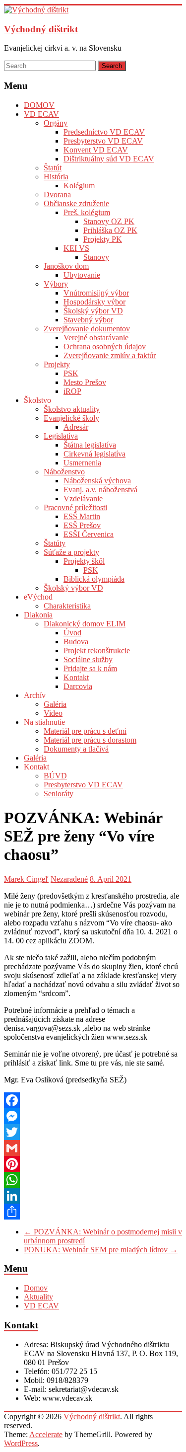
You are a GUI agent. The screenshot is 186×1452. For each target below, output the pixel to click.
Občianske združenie (76, 203)
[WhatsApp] (93, 1180)
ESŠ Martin (81, 516)
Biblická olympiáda (93, 579)
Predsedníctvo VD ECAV (104, 132)
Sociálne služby (88, 659)
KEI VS (76, 248)
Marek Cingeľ (26, 879)
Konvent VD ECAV (95, 150)
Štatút (53, 167)
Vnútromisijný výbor (96, 293)
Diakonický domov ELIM (84, 623)
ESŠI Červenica (88, 534)
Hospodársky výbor (94, 302)
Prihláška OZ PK (110, 230)
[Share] (93, 1212)
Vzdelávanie (83, 498)
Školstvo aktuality (72, 409)
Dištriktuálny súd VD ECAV (108, 158)
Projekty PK (102, 239)
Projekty (57, 364)
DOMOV (39, 105)
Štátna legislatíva (89, 445)
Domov (36, 1288)
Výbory (56, 284)
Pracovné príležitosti (75, 507)
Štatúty (54, 543)
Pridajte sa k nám (90, 668)
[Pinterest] (93, 1164)
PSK (70, 373)
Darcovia (77, 686)
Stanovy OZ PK (108, 221)
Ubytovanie (81, 275)
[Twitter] (93, 1132)
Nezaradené (69, 879)
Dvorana (57, 194)
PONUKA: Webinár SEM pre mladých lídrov (101, 1249)
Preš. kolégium (86, 212)
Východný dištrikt (41, 29)
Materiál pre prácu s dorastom (90, 740)
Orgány (55, 123)
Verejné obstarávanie (95, 337)
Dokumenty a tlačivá (76, 749)
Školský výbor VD (93, 310)
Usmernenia (82, 463)
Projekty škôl (84, 561)
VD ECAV (41, 114)
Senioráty (58, 793)
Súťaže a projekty (71, 552)
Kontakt (76, 677)
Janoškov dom (66, 266)
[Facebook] (93, 1100)
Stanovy (96, 257)
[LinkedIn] (93, 1196)
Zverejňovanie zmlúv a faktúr (109, 355)
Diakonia (38, 615)
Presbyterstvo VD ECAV (103, 141)
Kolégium (79, 185)
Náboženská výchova (97, 480)
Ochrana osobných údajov (104, 346)
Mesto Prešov (84, 382)
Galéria (55, 704)
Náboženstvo (64, 471)
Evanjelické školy (71, 418)
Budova (75, 641)
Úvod (72, 632)
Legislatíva (61, 436)
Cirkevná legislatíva (94, 454)
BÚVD (55, 775)
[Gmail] (93, 1148)
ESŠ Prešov (82, 525)
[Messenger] (93, 1116)
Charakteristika (67, 606)
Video (53, 713)
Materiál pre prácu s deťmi (85, 731)
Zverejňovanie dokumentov (87, 328)
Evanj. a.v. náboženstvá (100, 489)
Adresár (75, 427)
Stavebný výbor (88, 319)
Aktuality (38, 1297)
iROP (72, 391)
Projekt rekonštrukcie (96, 650)
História (56, 176)
